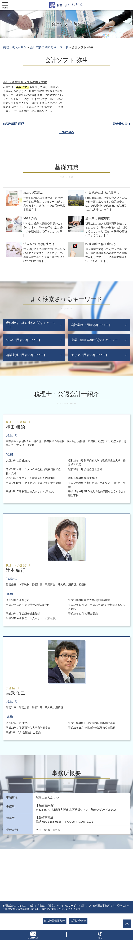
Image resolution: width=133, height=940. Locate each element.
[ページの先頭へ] (127, 923)
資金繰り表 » (121, 123)
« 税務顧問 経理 (13, 123)
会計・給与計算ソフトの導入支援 (25, 82)
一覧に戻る (66, 132)
